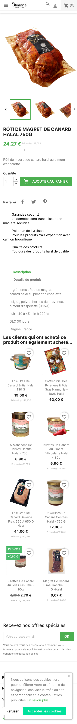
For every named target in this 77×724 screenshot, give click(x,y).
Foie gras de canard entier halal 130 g (20, 385)
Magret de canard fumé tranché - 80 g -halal (56, 585)
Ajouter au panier (46, 181)
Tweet (33, 201)
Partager (22, 201)
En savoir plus (38, 700)
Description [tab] (22, 272)
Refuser (12, 711)
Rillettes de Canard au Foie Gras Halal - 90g (20, 585)
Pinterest (44, 201)
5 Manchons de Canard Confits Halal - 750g (21, 449)
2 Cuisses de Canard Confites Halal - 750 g (56, 517)
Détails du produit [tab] (27, 280)
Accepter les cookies (45, 711)
